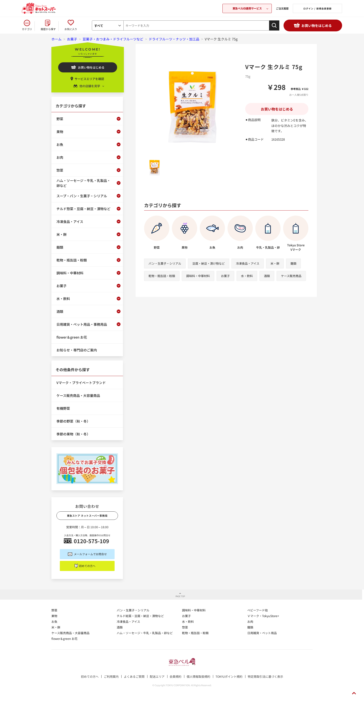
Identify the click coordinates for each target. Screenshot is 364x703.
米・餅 (274, 263)
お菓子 (225, 276)
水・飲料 (247, 276)
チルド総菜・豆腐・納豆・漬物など (140, 616)
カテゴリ (27, 29)
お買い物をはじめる (316, 25)
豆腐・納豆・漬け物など (208, 263)
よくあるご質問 (134, 676)
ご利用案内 (111, 676)
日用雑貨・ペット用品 (262, 633)
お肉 (250, 621)
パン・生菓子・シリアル (165, 263)
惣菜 (185, 627)
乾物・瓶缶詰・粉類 (162, 276)
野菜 (54, 610)
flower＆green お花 (64, 638)
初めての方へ (87, 566)
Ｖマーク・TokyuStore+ (263, 616)
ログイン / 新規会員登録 (317, 8)
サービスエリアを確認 (89, 79)
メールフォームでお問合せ (90, 554)
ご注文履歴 (282, 8)
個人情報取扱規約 (198, 676)
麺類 (293, 263)
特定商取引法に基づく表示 (265, 676)
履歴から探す (48, 29)
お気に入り (70, 29)
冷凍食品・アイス (247, 263)
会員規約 (175, 676)
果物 (54, 616)
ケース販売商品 (291, 276)
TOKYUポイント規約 (228, 676)
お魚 (54, 621)
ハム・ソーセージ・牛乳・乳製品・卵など (145, 633)
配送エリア (157, 676)
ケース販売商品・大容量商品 (70, 633)
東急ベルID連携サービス (247, 8)
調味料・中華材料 (198, 276)
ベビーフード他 (257, 610)
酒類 (267, 276)
